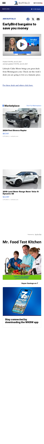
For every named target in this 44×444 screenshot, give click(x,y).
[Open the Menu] (4, 3)
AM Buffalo (9, 19)
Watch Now (37, 3)
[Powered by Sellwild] (38, 234)
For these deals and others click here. (18, 85)
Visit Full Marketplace (34, 106)
